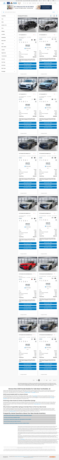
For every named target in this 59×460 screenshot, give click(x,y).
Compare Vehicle (23, 74)
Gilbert (29, 392)
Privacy (22, 456)
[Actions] (35, 35)
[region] (27, 56)
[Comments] (35, 42)
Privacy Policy (23, 439)
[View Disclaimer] (27, 42)
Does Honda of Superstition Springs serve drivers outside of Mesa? (16, 423)
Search (54, 12)
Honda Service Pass (12, 411)
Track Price (28, 48)
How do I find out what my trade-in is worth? (12, 421)
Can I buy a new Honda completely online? (12, 417)
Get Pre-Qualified (27, 66)
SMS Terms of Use (25, 456)
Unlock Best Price (28, 63)
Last (50, 380)
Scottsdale (33, 392)
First (33, 380)
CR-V (51, 396)
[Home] (23, 3)
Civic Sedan (35, 395)
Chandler (26, 392)
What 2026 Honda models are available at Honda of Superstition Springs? (18, 415)
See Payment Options (28, 68)
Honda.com (31, 457)
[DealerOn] (5, 456)
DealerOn (16, 456)
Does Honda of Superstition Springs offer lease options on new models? (17, 419)
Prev (37, 380)
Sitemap (19, 456)
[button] (36, 25)
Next (47, 380)
